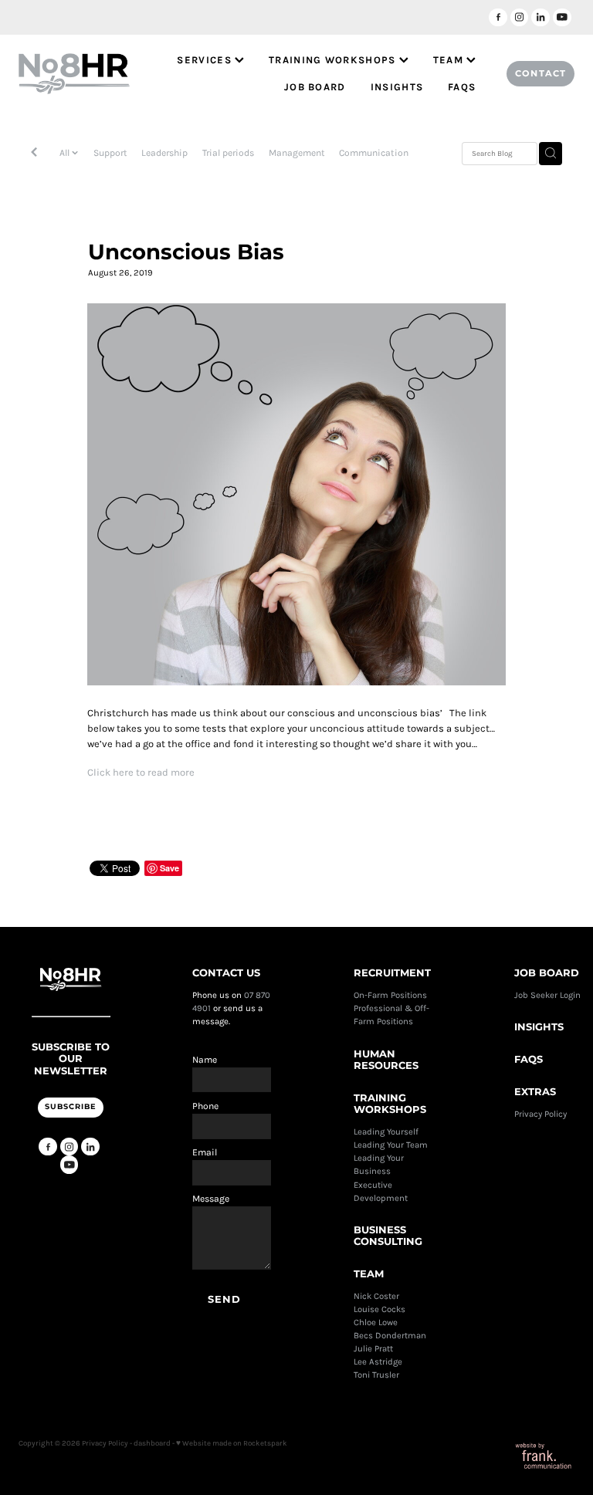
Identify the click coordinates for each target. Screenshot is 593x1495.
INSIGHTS (397, 87)
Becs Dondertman (390, 1336)
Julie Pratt (373, 1349)
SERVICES (206, 60)
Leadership (164, 152)
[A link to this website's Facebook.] (498, 17)
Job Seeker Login (547, 995)
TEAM (450, 60)
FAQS (462, 87)
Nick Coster (378, 1296)
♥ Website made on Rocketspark (231, 1443)
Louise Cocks (381, 1309)
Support (110, 152)
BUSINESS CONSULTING (388, 1237)
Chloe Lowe (376, 1322)
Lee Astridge (378, 1362)
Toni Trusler (376, 1375)
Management (297, 152)
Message (210, 1198)
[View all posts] (34, 154)
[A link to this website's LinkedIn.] (540, 17)
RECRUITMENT (392, 974)
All (65, 152)
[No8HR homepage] (74, 74)
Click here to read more (141, 772)
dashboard (152, 1443)
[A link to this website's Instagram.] (519, 17)
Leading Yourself (386, 1132)
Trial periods (228, 152)
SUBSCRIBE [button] (71, 1107)
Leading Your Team (391, 1145)
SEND (225, 1300)
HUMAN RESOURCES (386, 1061)
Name (204, 1059)
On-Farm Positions (390, 995)
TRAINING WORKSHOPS (334, 60)
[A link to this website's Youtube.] (562, 17)
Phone (205, 1106)
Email (204, 1152)
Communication (373, 152)
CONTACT (540, 73)
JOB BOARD (315, 87)
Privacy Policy (541, 1114)
